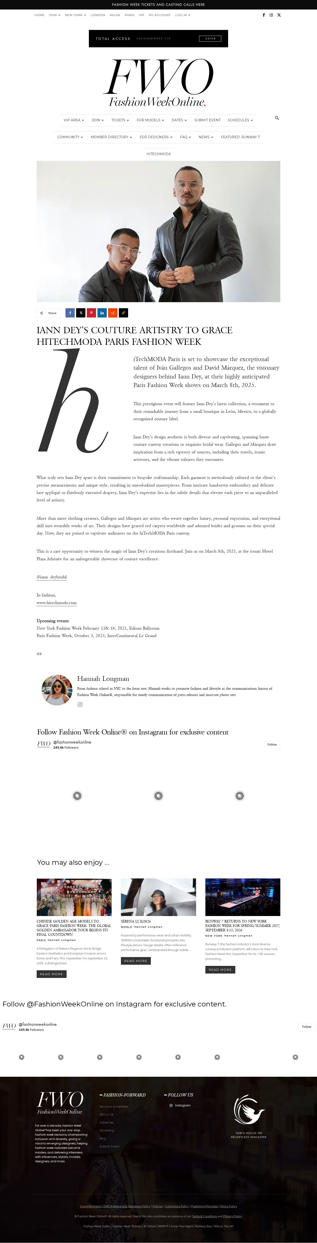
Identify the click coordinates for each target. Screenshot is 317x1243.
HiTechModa (158, 154)
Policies (157, 1206)
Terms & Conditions (204, 1216)
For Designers (154, 137)
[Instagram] (271, 15)
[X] (278, 15)
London (98, 15)
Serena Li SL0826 (136, 921)
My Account (160, 15)
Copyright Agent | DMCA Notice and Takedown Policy (115, 1206)
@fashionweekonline (72, 742)
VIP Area (72, 120)
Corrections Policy (177, 1206)
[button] (276, 118)
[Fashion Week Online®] (158, 84)
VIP (141, 15)
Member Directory (109, 137)
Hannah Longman (103, 678)
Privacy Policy (232, 1216)
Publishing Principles (204, 1206)
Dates (177, 120)
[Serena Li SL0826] (158, 897)
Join (53, 15)
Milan (115, 15)
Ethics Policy (228, 1206)
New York (74, 15)
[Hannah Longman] (57, 692)
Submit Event (207, 120)
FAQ (183, 137)
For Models (148, 120)
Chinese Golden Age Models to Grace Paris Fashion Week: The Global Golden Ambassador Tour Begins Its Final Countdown (74, 928)
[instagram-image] (77, 795)
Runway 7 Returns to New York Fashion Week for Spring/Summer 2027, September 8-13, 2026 (242, 925)
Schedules (238, 120)
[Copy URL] (123, 312)
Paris (129, 15)
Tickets (118, 120)
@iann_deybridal (52, 577)
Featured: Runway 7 (240, 137)
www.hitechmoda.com (57, 602)
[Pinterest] (91, 312)
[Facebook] (263, 15)
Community (68, 137)
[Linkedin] (102, 312)
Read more (51, 974)
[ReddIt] (112, 312)
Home (40, 15)
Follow (272, 744)
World (127, 927)
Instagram (183, 1105)
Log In (181, 15)
